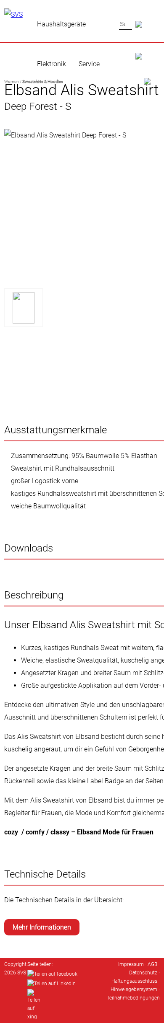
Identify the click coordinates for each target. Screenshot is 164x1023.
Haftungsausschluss (134, 981)
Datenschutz (143, 973)
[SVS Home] (148, 46)
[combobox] (125, 24)
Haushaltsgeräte (61, 24)
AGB (152, 964)
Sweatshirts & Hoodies (42, 81)
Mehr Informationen (42, 927)
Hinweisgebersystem (134, 989)
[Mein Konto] (147, 72)
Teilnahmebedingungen (133, 998)
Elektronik (51, 64)
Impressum (131, 964)
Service (89, 64)
